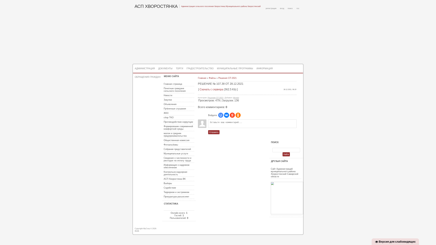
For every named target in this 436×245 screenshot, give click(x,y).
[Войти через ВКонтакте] (226, 115)
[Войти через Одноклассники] (238, 115)
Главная (202, 78)
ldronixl (236, 98)
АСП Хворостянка (156, 6)
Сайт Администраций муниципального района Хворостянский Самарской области (284, 173)
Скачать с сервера (211, 89)
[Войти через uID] (220, 115)
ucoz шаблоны (290, 230)
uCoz (137, 231)
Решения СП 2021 (227, 78)
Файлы (212, 78)
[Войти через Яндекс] (232, 115)
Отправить (214, 132)
